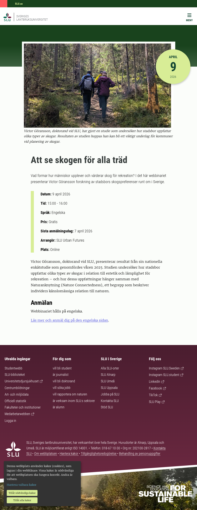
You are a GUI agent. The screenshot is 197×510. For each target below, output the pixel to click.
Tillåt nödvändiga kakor (22, 493)
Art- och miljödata (16, 394)
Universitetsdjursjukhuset (22, 381)
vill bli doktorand (64, 381)
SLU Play (155, 402)
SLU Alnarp (108, 375)
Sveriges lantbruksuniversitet (32, 17)
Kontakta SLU (110, 401)
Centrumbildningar (17, 388)
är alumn (58, 407)
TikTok (153, 395)
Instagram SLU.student (164, 375)
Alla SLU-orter (110, 368)
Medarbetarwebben (17, 414)
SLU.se (19, 3)
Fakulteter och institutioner (23, 407)
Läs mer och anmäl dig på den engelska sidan (69, 320)
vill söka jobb (61, 388)
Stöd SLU (107, 407)
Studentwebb (13, 368)
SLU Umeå (107, 381)
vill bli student (62, 368)
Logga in (10, 421)
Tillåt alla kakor (22, 500)
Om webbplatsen (45, 453)
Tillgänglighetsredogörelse (99, 453)
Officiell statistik (15, 401)
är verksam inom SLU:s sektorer (74, 401)
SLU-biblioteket (15, 375)
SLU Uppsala (109, 388)
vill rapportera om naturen (70, 394)
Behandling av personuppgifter (139, 453)
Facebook (155, 388)
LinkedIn (154, 381)
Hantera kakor (69, 453)
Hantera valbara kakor (21, 485)
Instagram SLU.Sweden (164, 368)
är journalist (60, 375)
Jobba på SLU (110, 394)
